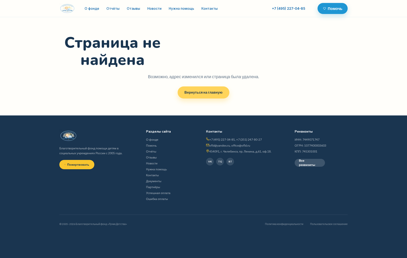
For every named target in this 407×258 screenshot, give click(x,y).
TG (220, 161)
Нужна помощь (181, 8)
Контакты (209, 8)
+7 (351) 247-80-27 (249, 139)
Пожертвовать (78, 164)
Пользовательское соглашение (329, 224)
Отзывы (133, 8)
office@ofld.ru (240, 145)
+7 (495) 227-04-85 (288, 8)
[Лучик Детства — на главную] (67, 8)
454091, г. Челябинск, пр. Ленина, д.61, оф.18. (240, 151)
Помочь (335, 8)
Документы (153, 181)
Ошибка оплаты (157, 199)
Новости (154, 8)
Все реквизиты (307, 163)
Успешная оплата (158, 193)
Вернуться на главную (203, 92)
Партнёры (153, 187)
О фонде (92, 8)
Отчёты (113, 8)
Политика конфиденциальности (284, 224)
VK (210, 161)
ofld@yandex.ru (219, 145)
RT (230, 161)
